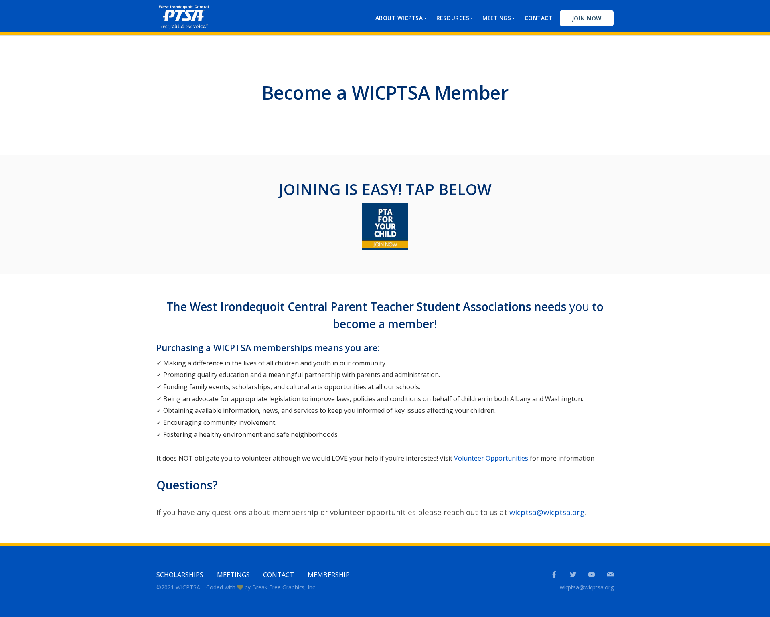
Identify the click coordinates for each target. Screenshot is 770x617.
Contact (539, 18)
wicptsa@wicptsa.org (546, 512)
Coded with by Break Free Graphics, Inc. (261, 587)
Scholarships (179, 574)
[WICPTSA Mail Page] (610, 574)
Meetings (233, 574)
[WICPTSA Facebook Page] (554, 574)
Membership (329, 574)
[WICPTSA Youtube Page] (591, 574)
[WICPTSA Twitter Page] (572, 574)
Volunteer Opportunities (491, 458)
